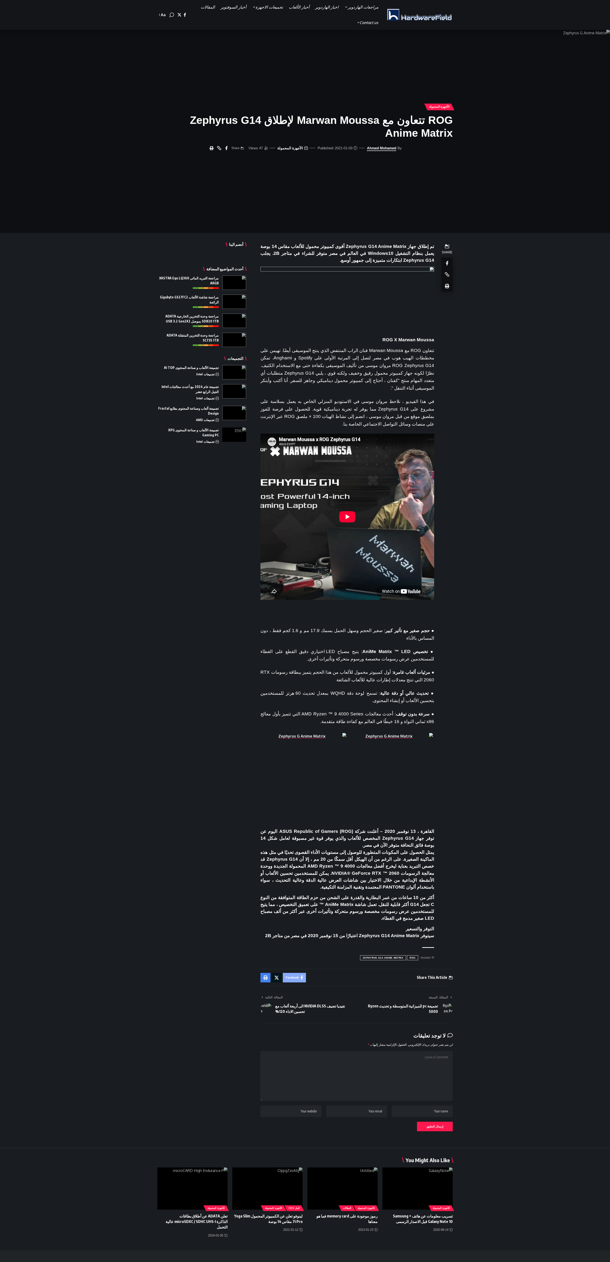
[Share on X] (277, 977)
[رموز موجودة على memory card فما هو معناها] (342, 1188)
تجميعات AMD (205, 420)
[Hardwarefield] (419, 15)
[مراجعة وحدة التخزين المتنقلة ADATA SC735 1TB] (234, 340)
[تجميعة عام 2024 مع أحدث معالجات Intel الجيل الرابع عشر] (234, 391)
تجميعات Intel (205, 374)
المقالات (347, 1208)
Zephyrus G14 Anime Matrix (383, 957)
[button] (171, 15)
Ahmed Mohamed (381, 148)
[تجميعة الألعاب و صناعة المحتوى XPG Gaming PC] (234, 434)
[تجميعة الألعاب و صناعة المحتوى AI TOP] (234, 372)
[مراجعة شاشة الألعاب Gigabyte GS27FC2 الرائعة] (234, 302)
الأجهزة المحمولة (439, 106)
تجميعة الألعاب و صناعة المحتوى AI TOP (191, 368)
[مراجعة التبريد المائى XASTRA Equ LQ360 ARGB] (234, 283)
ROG (413, 957)
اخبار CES (294, 1208)
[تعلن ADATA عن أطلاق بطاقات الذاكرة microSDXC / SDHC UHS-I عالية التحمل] (192, 1188)
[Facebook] (185, 15)
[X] (179, 15)
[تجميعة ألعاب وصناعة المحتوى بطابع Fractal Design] (234, 413)
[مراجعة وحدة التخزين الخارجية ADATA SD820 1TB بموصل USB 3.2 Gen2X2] (234, 321)
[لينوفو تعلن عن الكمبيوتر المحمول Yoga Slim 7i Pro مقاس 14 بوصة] (267, 1188)
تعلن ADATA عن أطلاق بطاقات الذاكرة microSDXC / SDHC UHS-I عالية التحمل (197, 1221)
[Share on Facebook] (226, 148)
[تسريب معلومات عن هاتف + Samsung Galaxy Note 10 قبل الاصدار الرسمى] (417, 1188)
